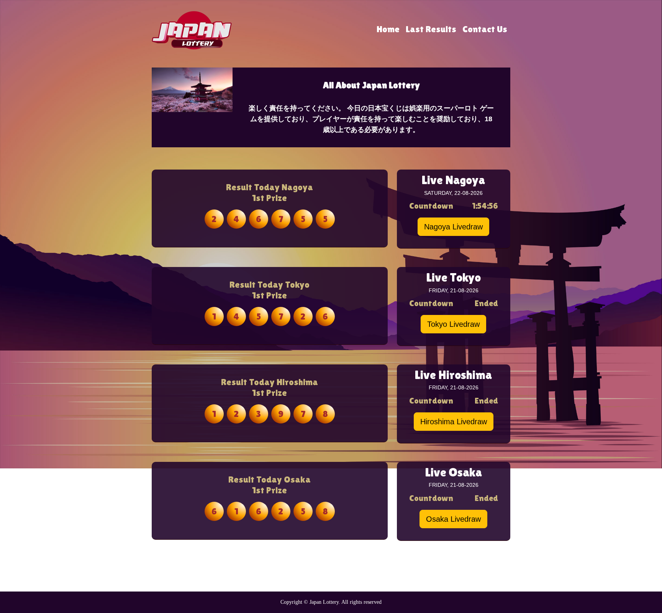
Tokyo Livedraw (453, 324)
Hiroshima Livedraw (453, 421)
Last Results (431, 29)
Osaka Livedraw (453, 519)
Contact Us (484, 29)
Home (388, 29)
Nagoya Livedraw (453, 226)
